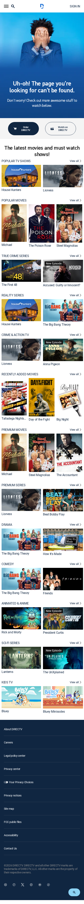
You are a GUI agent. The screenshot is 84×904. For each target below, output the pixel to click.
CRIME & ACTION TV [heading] (15, 335)
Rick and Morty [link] (11, 632)
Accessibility (11, 835)
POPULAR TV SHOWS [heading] (16, 161)
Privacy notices (12, 795)
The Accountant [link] (67, 475)
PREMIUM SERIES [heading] (14, 485)
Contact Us (10, 848)
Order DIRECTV (25, 128)
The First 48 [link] (9, 285)
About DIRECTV (13, 729)
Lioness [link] (48, 190)
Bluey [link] (5, 711)
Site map (9, 808)
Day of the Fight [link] (39, 419)
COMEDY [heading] (8, 564)
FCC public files (12, 822)
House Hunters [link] (11, 190)
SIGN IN (75, 6)
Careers (8, 742)
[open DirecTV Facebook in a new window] (14, 884)
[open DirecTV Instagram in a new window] (31, 884)
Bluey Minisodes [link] (54, 711)
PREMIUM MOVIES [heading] (14, 430)
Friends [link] (48, 593)
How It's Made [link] (52, 553)
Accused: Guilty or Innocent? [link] (61, 285)
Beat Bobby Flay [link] (53, 514)
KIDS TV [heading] (7, 682)
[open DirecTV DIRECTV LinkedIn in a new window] (5, 884)
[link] (21, 176)
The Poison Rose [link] (40, 245)
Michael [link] (7, 245)
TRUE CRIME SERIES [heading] (15, 256)
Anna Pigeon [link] (51, 364)
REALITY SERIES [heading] (13, 295)
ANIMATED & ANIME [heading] (15, 603)
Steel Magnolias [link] (67, 245)
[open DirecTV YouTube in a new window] (39, 884)
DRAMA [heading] (7, 525)
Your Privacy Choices (21, 782)
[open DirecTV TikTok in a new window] (48, 884)
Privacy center (12, 769)
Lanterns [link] (7, 672)
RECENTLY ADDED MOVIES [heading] (20, 374)
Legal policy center (14, 755)
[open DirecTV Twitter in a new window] (22, 884)
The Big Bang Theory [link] (57, 324)
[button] (6, 6)
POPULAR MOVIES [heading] (14, 200)
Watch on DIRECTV (63, 128)
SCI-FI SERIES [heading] (11, 643)
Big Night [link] (62, 419)
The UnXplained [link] (53, 672)
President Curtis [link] (53, 632)
